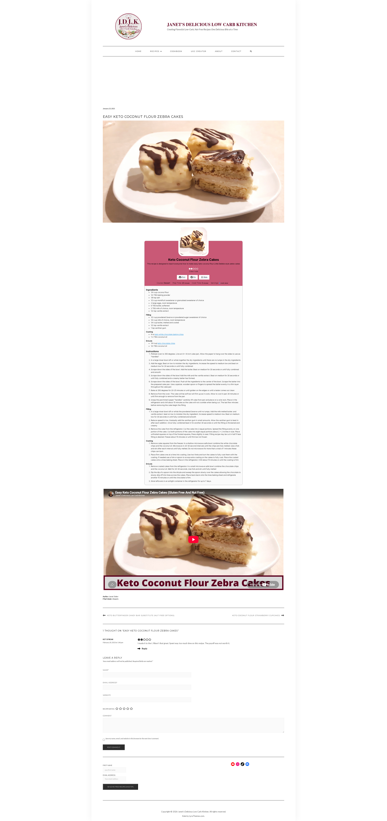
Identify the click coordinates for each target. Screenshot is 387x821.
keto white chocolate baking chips (169, 334)
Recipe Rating (109, 709)
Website (107, 695)
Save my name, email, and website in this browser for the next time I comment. (132, 738)
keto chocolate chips (166, 343)
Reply (144, 648)
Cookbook (176, 51)
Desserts (115, 599)
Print (183, 277)
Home (138, 51)
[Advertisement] (193, 79)
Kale (184, 816)
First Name (107, 765)
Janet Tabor (114, 596)
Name (106, 670)
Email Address (110, 683)
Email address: (109, 775)
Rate (205, 277)
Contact (236, 51)
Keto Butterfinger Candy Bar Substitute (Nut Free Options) (140, 615)
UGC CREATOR (198, 51)
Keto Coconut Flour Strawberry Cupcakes (256, 615)
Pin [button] (194, 277)
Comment (107, 716)
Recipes (155, 51)
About (219, 51)
